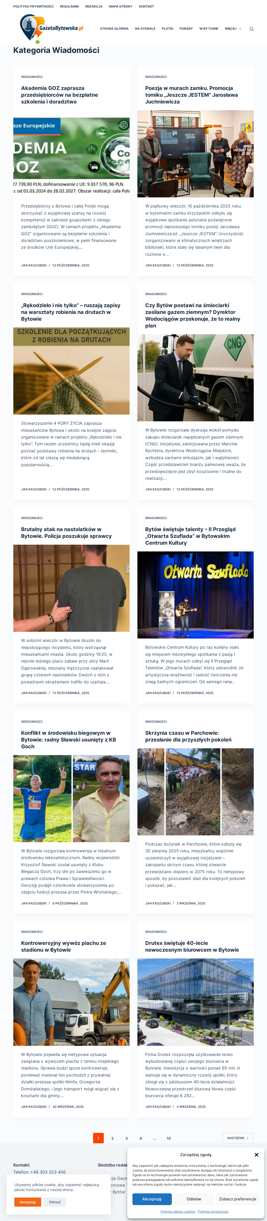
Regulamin (69, 6)
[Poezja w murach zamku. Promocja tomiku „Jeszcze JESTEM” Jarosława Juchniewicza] (195, 153)
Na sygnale (145, 29)
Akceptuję (152, 1198)
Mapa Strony (120, 6)
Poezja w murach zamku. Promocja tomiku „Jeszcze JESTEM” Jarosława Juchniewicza (191, 95)
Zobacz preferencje (237, 1198)
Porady (186, 29)
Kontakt (146, 6)
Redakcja (93, 6)
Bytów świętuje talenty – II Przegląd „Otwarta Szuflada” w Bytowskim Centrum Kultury (190, 536)
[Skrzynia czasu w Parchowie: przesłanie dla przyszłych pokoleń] (195, 791)
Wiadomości (32, 77)
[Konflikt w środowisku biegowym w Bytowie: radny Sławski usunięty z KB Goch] (71, 798)
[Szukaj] (252, 29)
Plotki (167, 29)
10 (169, 1138)
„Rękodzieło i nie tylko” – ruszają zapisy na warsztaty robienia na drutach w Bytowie (70, 312)
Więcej (230, 29)
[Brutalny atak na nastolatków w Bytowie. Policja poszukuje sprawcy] (71, 588)
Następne (235, 1138)
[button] (256, 1154)
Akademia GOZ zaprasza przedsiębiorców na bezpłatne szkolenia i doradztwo (59, 95)
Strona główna (114, 29)
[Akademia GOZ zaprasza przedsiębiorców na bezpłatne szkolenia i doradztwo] (71, 153)
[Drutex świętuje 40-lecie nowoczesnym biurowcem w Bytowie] (195, 1002)
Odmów (194, 1198)
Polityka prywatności (213, 1211)
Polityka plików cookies (178, 1211)
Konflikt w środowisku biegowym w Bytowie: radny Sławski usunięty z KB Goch (68, 740)
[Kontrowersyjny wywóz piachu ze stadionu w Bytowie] (71, 1002)
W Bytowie (208, 29)
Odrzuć (55, 1202)
